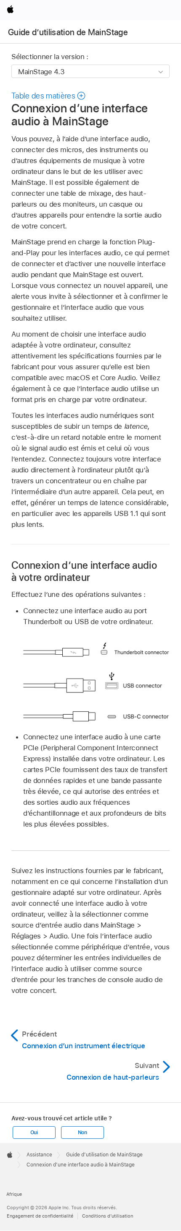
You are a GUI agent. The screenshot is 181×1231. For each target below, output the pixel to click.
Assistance (39, 1155)
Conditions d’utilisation (107, 1216)
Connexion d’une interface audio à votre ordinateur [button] (84, 571)
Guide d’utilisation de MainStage (68, 32)
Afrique (14, 1194)
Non (82, 1132)
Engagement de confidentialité (40, 1216)
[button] (48, 96)
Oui (34, 1132)
